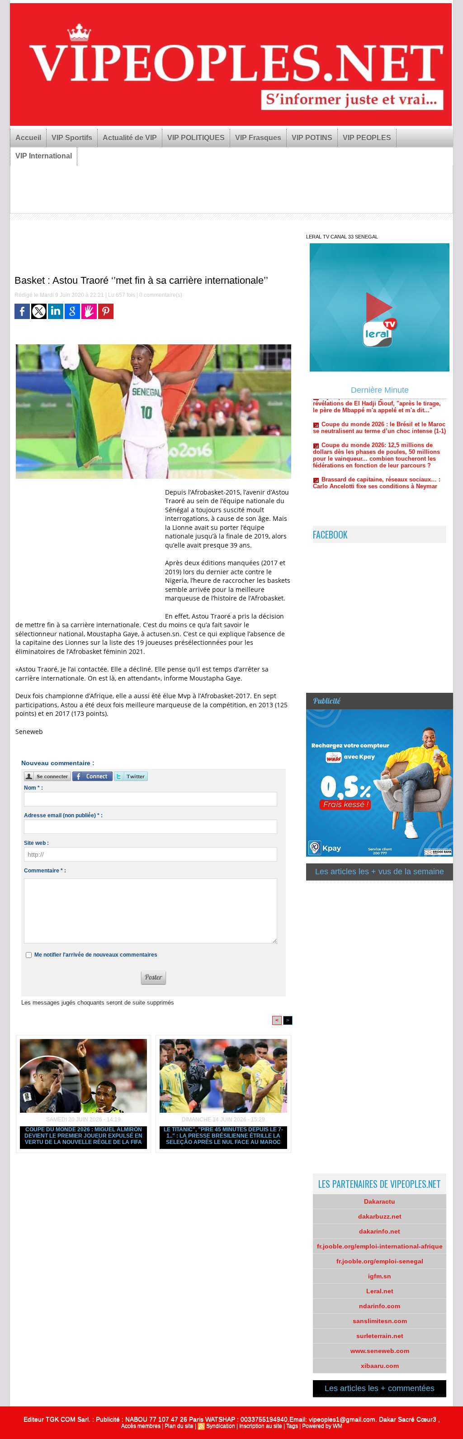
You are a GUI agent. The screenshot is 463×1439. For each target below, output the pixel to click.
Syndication (220, 1426)
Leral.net (379, 1291)
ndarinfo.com (379, 1306)
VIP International (43, 156)
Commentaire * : (45, 870)
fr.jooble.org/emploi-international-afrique (380, 1246)
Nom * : (33, 788)
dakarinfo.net (379, 1231)
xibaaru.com (380, 1365)
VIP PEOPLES (367, 138)
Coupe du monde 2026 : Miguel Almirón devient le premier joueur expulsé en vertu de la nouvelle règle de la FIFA (83, 1135)
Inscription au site (260, 1426)
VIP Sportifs (72, 138)
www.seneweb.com (379, 1350)
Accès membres (141, 1426)
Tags (292, 1426)
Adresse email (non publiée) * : (63, 815)
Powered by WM (322, 1426)
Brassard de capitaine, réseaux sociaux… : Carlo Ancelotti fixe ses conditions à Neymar (376, 462)
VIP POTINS (312, 138)
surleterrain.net (379, 1335)
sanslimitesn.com (380, 1321)
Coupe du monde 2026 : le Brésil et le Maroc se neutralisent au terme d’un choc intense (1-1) (379, 407)
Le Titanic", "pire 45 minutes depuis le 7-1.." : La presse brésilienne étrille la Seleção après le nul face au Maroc (223, 1135)
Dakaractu (379, 1201)
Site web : (36, 843)
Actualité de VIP (130, 138)
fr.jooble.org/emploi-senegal (379, 1261)
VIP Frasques (258, 138)
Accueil (28, 138)
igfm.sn (379, 1276)
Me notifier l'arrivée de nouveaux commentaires (95, 955)
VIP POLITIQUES (196, 138)
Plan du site (179, 1426)
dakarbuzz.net (380, 1216)
